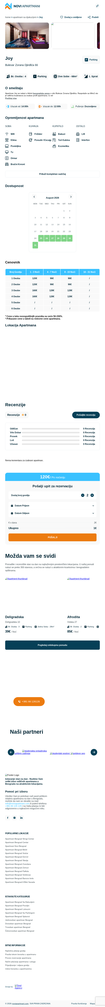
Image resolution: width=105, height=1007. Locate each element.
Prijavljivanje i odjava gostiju (17, 965)
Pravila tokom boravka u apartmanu (20, 954)
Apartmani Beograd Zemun (17, 868)
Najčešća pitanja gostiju (15, 951)
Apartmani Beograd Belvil (16, 850)
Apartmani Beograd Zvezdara (18, 864)
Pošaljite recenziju (86, 415)
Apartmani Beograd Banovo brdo (19, 878)
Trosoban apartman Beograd (17, 927)
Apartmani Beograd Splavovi (17, 916)
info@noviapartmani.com (17, 803)
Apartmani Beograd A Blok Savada (20, 882)
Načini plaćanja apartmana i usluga (20, 962)
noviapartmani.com (20, 1003)
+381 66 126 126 (13, 806)
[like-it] (56, 582)
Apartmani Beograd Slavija (16, 860)
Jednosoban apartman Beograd (19, 920)
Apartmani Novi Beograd (15, 846)
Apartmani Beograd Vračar (16, 853)
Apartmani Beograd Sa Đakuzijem (19, 902)
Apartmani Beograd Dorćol (16, 857)
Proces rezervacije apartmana (18, 958)
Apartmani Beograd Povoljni (17, 905)
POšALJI (52, 537)
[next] (94, 752)
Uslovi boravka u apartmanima (18, 969)
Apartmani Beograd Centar (16, 842)
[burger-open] (97, 6)
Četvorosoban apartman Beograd (19, 931)
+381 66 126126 (30, 701)
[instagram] (14, 818)
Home (8, 17)
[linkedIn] (21, 818)
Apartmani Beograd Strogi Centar (19, 839)
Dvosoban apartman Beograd (18, 923)
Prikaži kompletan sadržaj (52, 174)
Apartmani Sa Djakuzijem (25, 17)
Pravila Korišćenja (79, 1003)
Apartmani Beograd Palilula (17, 871)
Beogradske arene (41, 93)
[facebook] (7, 818)
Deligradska (14, 619)
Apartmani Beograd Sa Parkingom (20, 913)
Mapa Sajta (95, 1003)
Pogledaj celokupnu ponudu (52, 645)
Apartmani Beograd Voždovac (18, 875)
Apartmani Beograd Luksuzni (17, 909)
